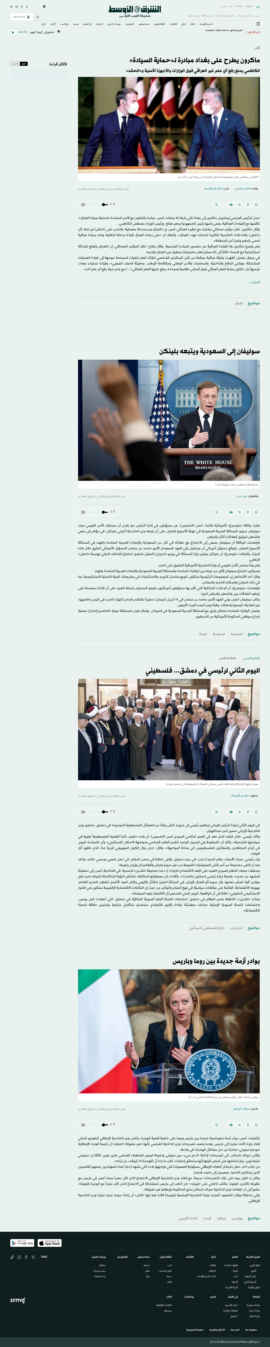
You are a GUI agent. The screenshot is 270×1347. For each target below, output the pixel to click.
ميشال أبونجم (241, 1109)
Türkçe (239, 6)
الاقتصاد (173, 24)
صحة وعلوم (144, 24)
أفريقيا (235, 1282)
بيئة (148, 1276)
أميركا (203, 634)
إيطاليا (221, 1218)
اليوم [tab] (24, 63)
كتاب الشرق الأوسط (206, 1276)
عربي (258, 6)
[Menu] (258, 24)
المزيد (43, 24)
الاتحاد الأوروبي (188, 1218)
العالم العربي (251, 658)
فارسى (223, 6)
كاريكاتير (212, 1271)
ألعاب (52, 24)
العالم (193, 24)
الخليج (253, 1271)
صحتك (146, 1265)
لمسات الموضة (100, 1276)
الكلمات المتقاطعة (164, 1305)
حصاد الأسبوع (231, 1305)
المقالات (213, 1265)
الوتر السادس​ (165, 1271)
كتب (170, 1265)
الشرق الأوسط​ (206, 24)
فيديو (76, 24)
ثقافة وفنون (159, 24)
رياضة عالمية (255, 1316)
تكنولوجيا (129, 24)
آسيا (236, 1276)
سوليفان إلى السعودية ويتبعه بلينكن (209, 351)
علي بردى (242, 496)
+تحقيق (234, 1316)
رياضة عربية (254, 1311)
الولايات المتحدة (231, 1265)
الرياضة (99, 24)
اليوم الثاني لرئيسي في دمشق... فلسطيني (202, 671)
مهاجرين (237, 1218)
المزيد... (254, 282)
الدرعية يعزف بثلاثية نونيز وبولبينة (223, 32)
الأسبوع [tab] (15, 63)
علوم (147, 1271)
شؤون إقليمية (254, 1287)
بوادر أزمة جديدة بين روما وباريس (216, 961)
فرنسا (207, 1218)
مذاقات (102, 1265)
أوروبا (235, 1271)
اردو (230, 6)
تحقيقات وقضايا (230, 1311)
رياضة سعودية (253, 1305)
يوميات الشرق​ (114, 24)
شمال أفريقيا (250, 1276)
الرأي (183, 24)
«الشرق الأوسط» (213, 189)
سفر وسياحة (100, 1271)
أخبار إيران (236, 928)
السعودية (237, 634)
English (249, 6)
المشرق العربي (227, 658)
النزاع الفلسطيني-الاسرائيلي (206, 928)
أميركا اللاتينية (231, 1287)
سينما (169, 1276)
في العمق (87, 24)
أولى (257, 48)
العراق (239, 303)
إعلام (170, 1282)
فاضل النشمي (243, 189)
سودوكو (168, 1311)
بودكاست (64, 24)
